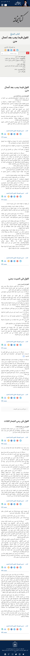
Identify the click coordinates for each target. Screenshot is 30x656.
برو (2, 53)
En (7, 1)
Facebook (8, 50)
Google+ (14, 50)
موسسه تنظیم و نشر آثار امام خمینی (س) (13, 650)
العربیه (4, 1)
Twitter (11, 50)
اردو (2, 1)
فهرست (27, 53)
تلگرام (17, 50)
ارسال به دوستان (5, 50)
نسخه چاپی (5, 134)
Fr (9, 1)
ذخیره (3, 134)
